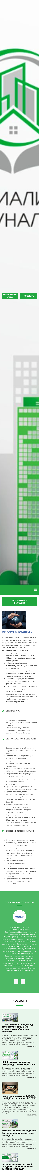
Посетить (29, 296)
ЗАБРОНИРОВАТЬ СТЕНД (10, 296)
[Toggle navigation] (36, 590)
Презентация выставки (19, 601)
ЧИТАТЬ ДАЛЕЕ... (32, 1046)
